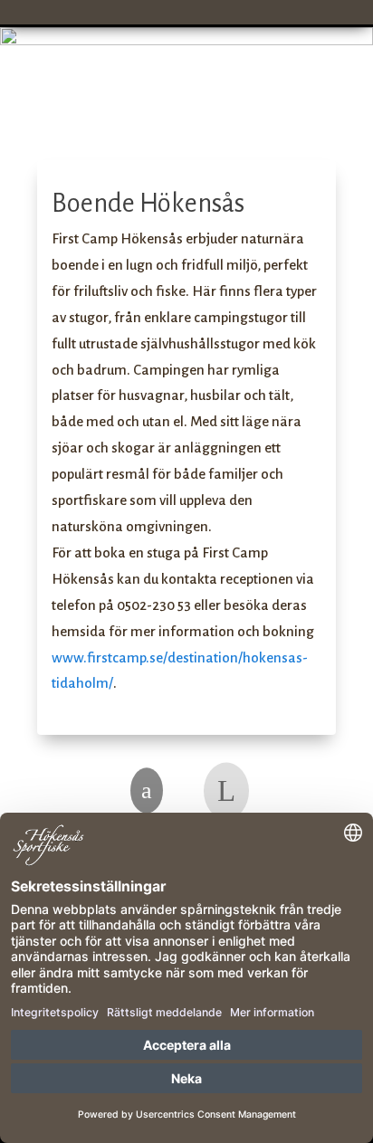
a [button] (146, 790)
